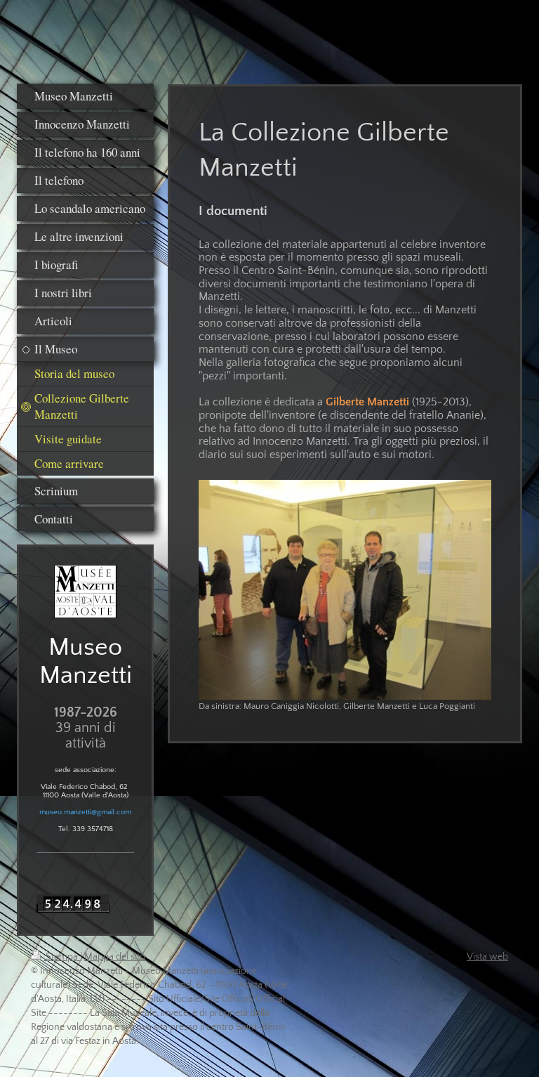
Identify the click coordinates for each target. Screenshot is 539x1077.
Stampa (62, 956)
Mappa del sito (114, 956)
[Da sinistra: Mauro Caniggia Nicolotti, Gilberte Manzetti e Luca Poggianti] (345, 590)
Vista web (487, 956)
